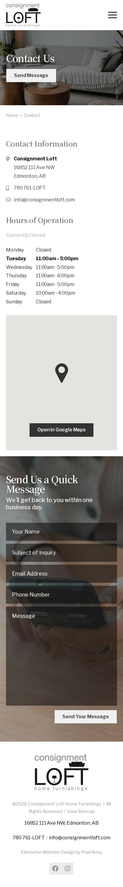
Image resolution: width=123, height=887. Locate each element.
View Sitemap (81, 811)
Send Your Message (85, 716)
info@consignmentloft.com (44, 200)
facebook (55, 869)
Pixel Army (91, 852)
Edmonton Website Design (48, 852)
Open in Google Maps (61, 430)
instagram (67, 869)
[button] (61, 373)
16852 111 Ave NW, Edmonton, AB (61, 823)
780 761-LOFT (30, 188)
